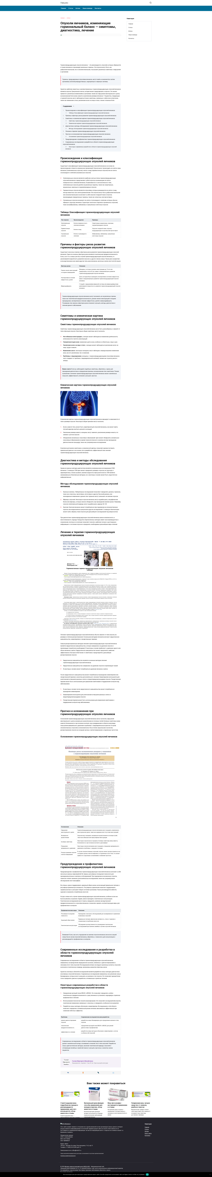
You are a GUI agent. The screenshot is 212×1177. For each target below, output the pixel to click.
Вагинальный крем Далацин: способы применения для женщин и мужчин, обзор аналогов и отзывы (94, 1106)
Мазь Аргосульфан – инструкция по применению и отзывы (117, 1105)
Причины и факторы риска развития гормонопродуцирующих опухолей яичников (91, 115)
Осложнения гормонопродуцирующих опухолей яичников (85, 136)
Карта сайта (148, 1133)
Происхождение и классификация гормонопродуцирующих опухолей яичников (90, 110)
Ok (147, 1174)
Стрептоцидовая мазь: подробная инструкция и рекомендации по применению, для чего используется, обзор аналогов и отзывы (69, 1108)
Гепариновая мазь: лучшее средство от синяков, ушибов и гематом (140, 1105)
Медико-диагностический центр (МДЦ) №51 (77, 1166)
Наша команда (87, 8)
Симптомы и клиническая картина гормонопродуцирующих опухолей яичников (90, 118)
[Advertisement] (139, 69)
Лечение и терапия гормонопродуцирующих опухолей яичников (85, 131)
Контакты (98, 8)
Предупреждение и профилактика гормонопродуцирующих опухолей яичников (90, 139)
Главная (63, 8)
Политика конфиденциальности (68, 1155)
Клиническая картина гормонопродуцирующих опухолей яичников (88, 123)
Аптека (78, 8)
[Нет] (210, 1174)
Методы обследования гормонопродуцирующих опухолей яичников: (88, 128)
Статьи (70, 8)
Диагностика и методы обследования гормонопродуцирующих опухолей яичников (91, 126)
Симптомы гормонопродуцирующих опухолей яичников (85, 121)
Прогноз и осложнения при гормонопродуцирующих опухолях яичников (88, 134)
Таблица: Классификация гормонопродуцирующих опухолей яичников (89, 113)
